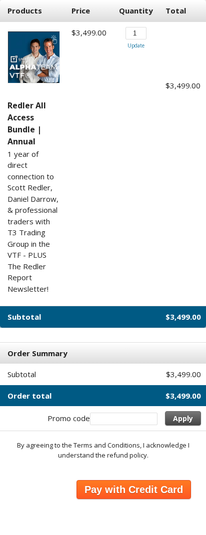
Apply (183, 418)
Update (136, 45)
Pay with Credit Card (133, 489)
